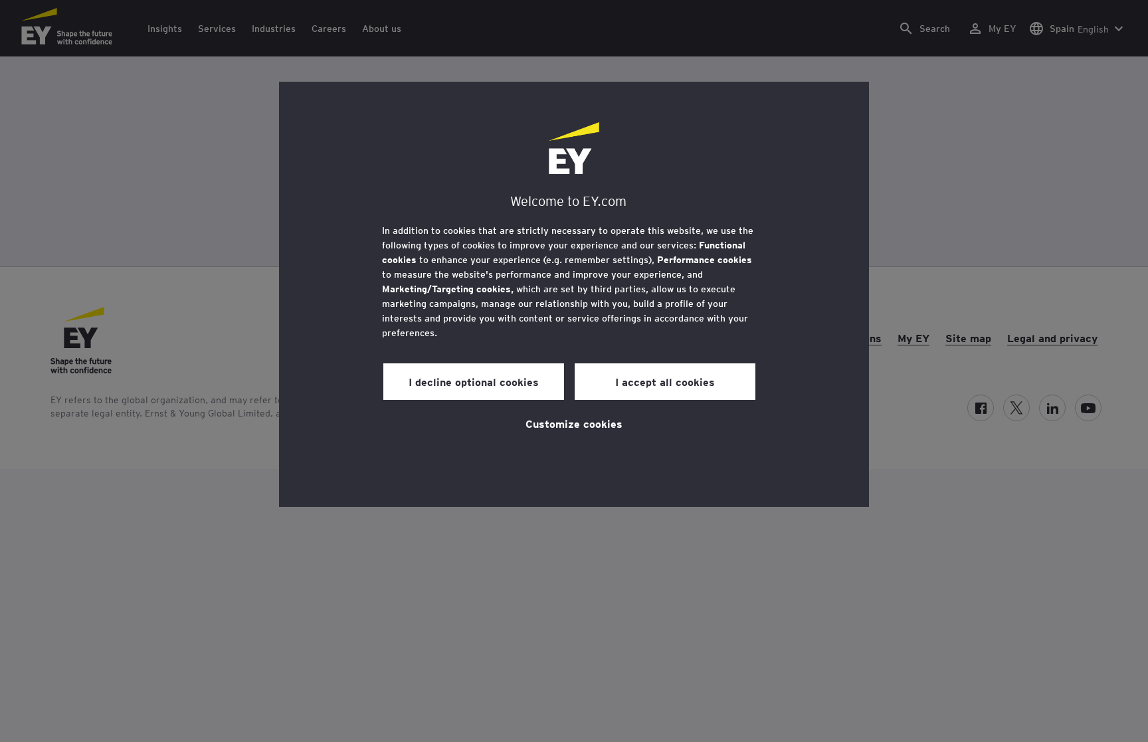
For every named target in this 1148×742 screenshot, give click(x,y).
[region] (574, 294)
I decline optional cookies (474, 381)
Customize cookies (574, 423)
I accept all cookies (665, 381)
